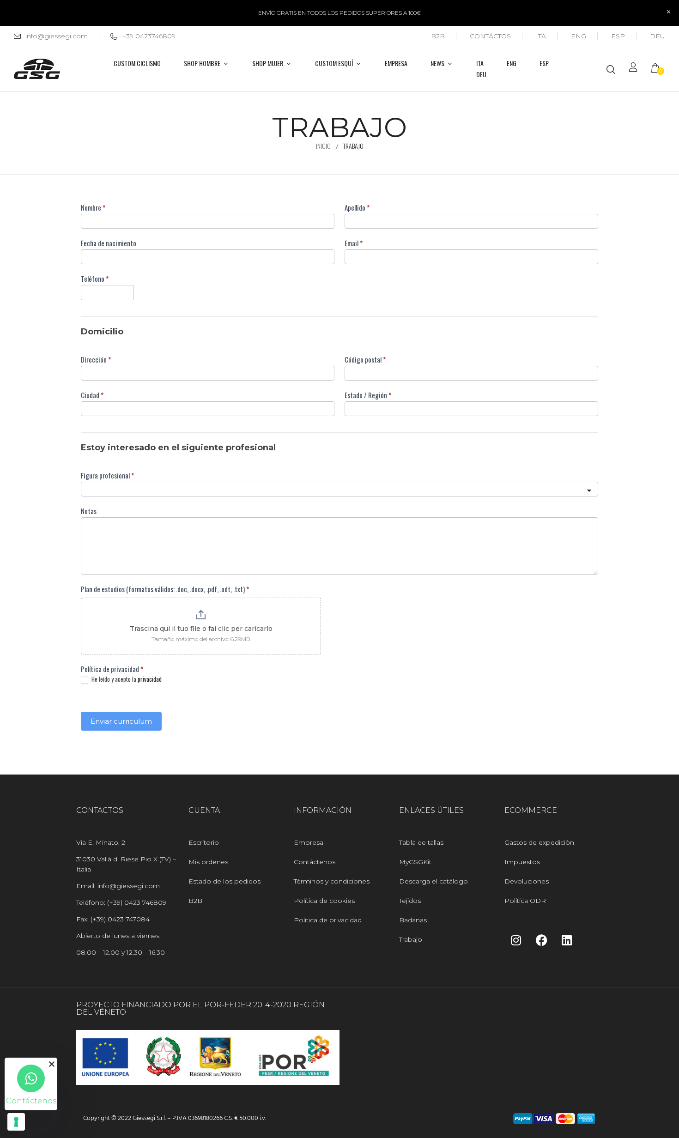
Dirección (96, 359)
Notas (89, 511)
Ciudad (92, 395)
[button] (658, 69)
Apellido (357, 207)
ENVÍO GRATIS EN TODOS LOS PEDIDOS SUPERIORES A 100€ (339, 12)
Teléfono (95, 278)
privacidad (150, 679)
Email (354, 243)
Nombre (93, 207)
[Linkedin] (566, 940)
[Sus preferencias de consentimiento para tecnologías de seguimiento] (16, 1122)
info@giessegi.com (56, 36)
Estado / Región (368, 395)
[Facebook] (541, 940)
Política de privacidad (112, 669)
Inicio (323, 146)
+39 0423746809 (149, 36)
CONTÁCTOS (490, 36)
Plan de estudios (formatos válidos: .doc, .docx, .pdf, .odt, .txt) (165, 589)
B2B (438, 36)
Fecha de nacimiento (108, 243)
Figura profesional (107, 475)
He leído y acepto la (126, 679)
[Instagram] (515, 940)
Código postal (365, 359)
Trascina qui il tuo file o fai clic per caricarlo (201, 628)
